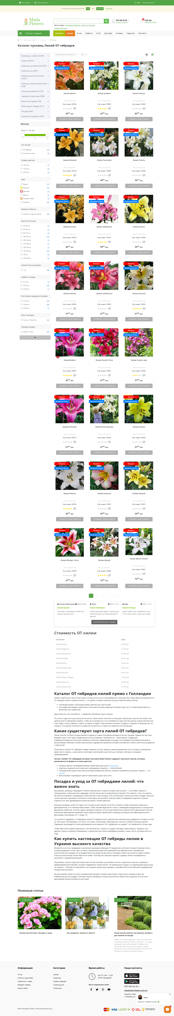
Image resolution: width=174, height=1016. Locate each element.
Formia (61, 773)
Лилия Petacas (69, 493)
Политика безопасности (43, 1009)
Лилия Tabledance (104, 227)
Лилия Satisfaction (104, 293)
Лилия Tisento (139, 160)
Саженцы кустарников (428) (33, 66)
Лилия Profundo (70, 427)
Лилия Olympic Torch (70, 560)
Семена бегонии (60, 28)
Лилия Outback (138, 493)
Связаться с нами (25, 981)
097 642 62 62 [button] (131, 986)
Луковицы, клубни (30, 40)
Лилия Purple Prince (104, 360)
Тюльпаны (57, 988)
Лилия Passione (104, 493)
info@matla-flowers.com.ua (135, 990)
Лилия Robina (70, 360)
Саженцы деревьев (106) (32, 91)
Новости (88, 33)
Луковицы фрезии (72, 25)
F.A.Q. (98, 33)
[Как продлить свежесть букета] (87, 913)
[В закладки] (82, 63)
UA (135, 3)
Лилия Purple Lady (139, 360)
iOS (88, 9)
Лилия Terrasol (69, 227)
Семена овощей (59, 981)
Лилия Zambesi (104, 93)
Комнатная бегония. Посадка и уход (36, 933)
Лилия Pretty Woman (104, 427)
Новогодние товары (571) (32, 106)
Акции (70, 33)
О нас (79, 33)
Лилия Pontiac (139, 427)
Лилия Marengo (129, 608)
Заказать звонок (121, 22)
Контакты (142, 33)
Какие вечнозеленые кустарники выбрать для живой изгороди (133, 934)
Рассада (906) (27, 111)
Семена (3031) (27, 61)
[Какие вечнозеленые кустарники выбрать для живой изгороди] (134, 913)
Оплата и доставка (25, 978)
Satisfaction (113, 766)
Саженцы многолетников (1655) (32, 77)
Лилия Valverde (69, 160)
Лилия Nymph (104, 560)
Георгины (57, 978)
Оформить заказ (150, 22)
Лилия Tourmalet (104, 160)
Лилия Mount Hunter (139, 559)
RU (139, 3)
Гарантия (130, 33)
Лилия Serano (139, 227)
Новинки (59, 33)
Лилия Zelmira (70, 93)
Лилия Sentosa (69, 293)
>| (117, 596)
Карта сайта (23, 988)
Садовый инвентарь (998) (33, 96)
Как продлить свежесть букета (81, 933)
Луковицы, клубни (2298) (32, 56)
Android (100, 9)
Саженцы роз (58, 985)
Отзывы (119, 33)
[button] (25, 2)
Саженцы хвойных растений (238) (34, 84)
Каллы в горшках (88, 25)
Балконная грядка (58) (31, 101)
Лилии (43, 40)
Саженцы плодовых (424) (32, 116)
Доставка (108, 33)
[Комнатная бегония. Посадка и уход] (40, 913)
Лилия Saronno (138, 293)
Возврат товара (24, 985)
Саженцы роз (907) (29, 71)
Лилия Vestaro (139, 93)
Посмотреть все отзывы (104, 622)
